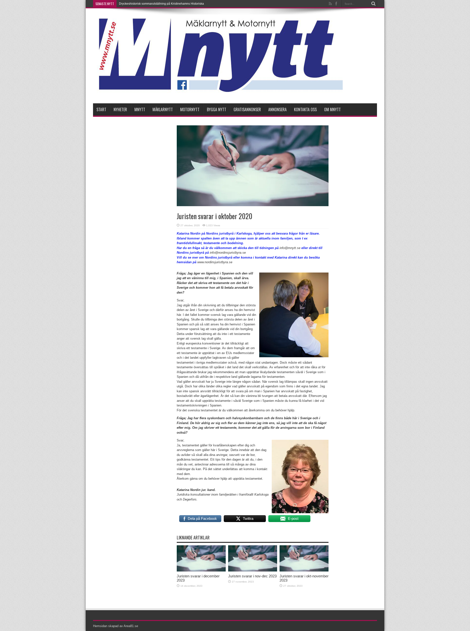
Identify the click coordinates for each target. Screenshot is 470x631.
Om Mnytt (332, 109)
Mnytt (139, 109)
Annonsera (277, 109)
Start (101, 109)
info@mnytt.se (290, 248)
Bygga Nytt (216, 109)
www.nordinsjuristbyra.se (214, 262)
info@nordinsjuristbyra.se (228, 252)
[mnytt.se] (218, 91)
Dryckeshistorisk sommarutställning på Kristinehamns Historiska (161, 3)
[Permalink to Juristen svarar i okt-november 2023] (304, 570)
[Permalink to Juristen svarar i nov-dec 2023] (252, 570)
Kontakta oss (305, 109)
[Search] (373, 3)
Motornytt (190, 109)
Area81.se (131, 626)
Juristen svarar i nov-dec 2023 (252, 576)
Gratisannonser (247, 109)
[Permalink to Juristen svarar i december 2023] (201, 570)
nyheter (120, 109)
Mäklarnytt (163, 109)
